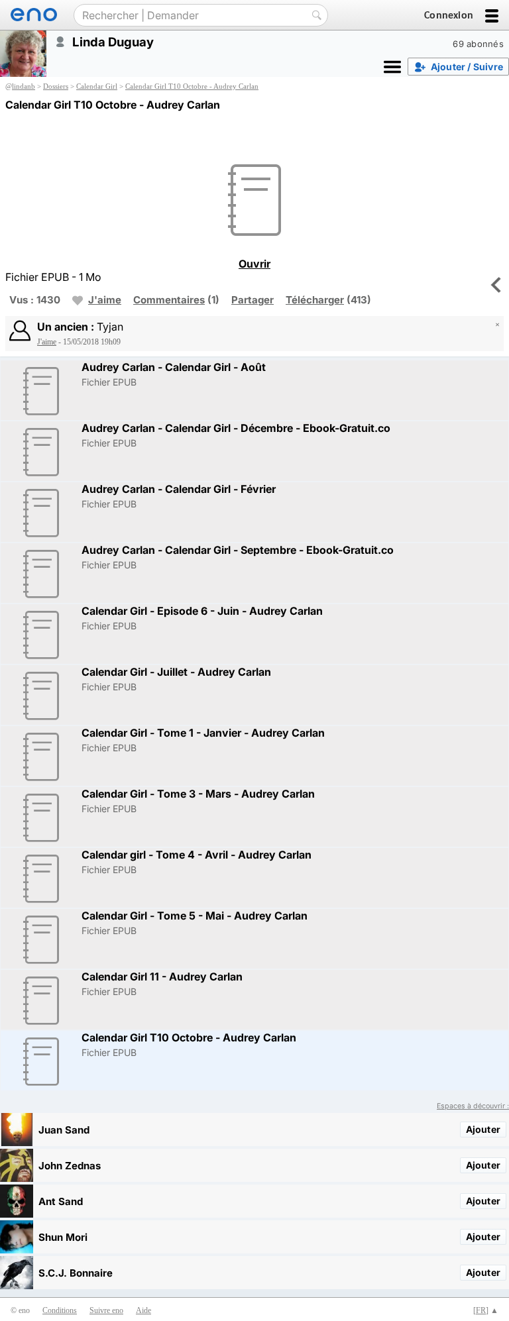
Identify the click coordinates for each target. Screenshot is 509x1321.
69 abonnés (478, 43)
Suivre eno (106, 1310)
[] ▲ (485, 1310)
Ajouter (483, 1129)
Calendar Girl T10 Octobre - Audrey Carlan (191, 86)
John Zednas (69, 1165)
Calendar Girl (96, 86)
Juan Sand (63, 1130)
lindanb (23, 86)
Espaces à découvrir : (473, 1106)
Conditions (59, 1310)
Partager (252, 299)
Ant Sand (60, 1201)
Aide (143, 1310)
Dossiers (55, 86)
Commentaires (169, 299)
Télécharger (315, 299)
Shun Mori (62, 1237)
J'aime (104, 299)
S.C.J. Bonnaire (75, 1273)
